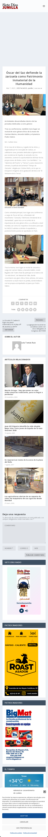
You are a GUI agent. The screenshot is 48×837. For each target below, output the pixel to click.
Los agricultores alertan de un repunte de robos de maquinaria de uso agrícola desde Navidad (23, 498)
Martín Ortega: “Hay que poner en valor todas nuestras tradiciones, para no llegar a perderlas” (24, 392)
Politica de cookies (16, 833)
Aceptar (24, 816)
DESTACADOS (22, 88)
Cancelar (24, 822)
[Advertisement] (24, 37)
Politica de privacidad (30, 833)
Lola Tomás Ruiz (28, 343)
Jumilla (30, 88)
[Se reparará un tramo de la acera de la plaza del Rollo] (24, 446)
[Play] (21, 610)
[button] (45, 792)
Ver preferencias (24, 828)
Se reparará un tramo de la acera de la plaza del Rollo (24, 461)
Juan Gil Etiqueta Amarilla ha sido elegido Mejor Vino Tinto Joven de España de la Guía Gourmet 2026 (23, 428)
